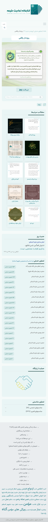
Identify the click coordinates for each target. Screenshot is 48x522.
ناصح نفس (23, 457)
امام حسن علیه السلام (37, 281)
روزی (4, 495)
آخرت (44, 489)
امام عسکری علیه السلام (36, 327)
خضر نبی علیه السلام (37, 358)
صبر (27, 499)
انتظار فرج (13, 489)
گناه (4, 509)
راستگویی (10, 495)
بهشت (33, 492)
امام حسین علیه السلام (37, 286)
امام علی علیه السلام (37, 276)
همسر (28, 510)
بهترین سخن (23, 472)
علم (10, 499)
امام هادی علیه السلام (37, 322)
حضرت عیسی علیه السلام (36, 343)
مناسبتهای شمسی (36, 407)
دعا (24, 496)
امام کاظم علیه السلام (37, 307)
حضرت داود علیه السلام (37, 353)
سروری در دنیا (23, 453)
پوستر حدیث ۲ (28, 31)
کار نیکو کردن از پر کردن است (23, 442)
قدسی (42, 338)
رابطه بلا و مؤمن (23, 450)
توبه (23, 492)
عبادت (14, 499)
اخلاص (40, 488)
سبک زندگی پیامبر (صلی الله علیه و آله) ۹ (23, 427)
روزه (39, 104)
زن (45, 499)
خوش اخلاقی (38, 495)
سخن (36, 499)
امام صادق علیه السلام (37, 302)
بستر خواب (23, 480)
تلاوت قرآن (28, 492)
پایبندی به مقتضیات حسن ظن (23, 469)
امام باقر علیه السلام (38, 297)
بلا (37, 492)
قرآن (38, 504)
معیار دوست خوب (23, 484)
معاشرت (43, 510)
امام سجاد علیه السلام (37, 292)
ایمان (40, 492)
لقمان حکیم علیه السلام (36, 348)
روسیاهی (23, 434)
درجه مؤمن (23, 476)
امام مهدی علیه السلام (37, 332)
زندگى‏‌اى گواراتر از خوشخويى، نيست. (32, 248)
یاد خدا (43, 513)
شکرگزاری (31, 499)
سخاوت (41, 499)
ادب (35, 489)
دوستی (16, 495)
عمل (7, 499)
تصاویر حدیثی (38, 31)
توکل (19, 492)
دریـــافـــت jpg (24, 89)
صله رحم (20, 499)
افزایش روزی (22, 488)
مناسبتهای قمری (36, 411)
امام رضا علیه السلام (38, 312)
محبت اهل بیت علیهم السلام (12, 504)
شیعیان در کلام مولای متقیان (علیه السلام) (23, 446)
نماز (38, 509)
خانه (44, 31)
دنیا (21, 495)
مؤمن (27, 504)
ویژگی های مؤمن (16, 509)
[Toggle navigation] (44, 24)
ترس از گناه (23, 465)
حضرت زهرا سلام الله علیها (36, 271)
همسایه (33, 509)
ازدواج (31, 488)
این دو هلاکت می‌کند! (23, 438)
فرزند (42, 504)
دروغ (28, 495)
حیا (45, 495)
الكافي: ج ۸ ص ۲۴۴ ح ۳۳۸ (11, 252)
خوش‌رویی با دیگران (23, 461)
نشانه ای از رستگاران (23, 430)
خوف (31, 496)
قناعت (34, 504)
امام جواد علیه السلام (37, 317)
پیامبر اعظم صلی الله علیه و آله (35, 266)
